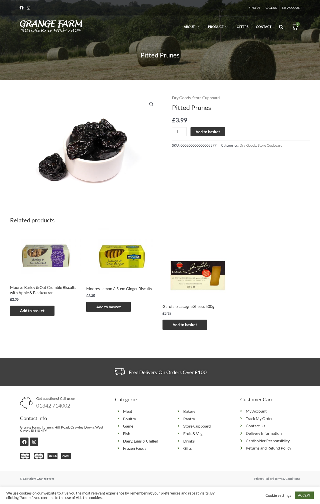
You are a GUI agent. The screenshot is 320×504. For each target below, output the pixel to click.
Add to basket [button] (32, 310)
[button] (281, 27)
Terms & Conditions (287, 479)
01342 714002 (53, 405)
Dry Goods (181, 97)
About (189, 27)
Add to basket (208, 131)
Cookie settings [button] (278, 495)
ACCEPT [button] (304, 495)
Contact (264, 27)
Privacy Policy (263, 479)
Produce (216, 27)
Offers (242, 27)
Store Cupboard (206, 97)
